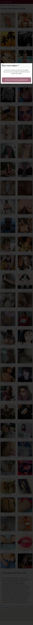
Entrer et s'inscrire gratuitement (16, 80)
